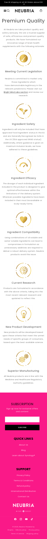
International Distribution (23, 491)
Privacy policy (34, 530)
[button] (8, 10)
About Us (23, 444)
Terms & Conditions (23, 480)
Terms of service (17, 534)
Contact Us (23, 496)
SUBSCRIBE (22, 427)
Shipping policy (32, 534)
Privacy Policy (23, 475)
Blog (23, 450)
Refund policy (23, 486)
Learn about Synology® (23, 455)
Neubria (22, 527)
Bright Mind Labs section (16, 92)
